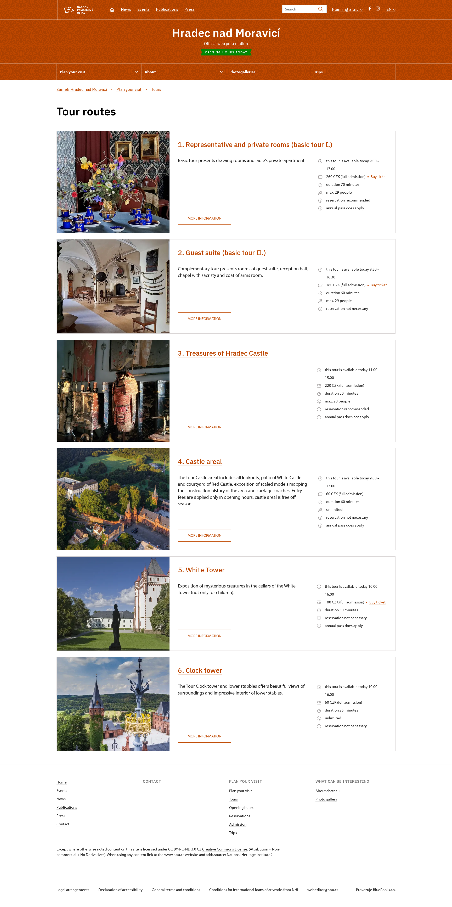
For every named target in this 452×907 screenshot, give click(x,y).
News (126, 9)
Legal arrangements (73, 889)
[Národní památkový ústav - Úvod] (78, 10)
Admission (237, 824)
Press (189, 9)
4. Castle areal (200, 461)
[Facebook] (370, 10)
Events (143, 9)
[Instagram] (378, 10)
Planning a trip (346, 9)
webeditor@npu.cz (322, 889)
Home (61, 782)
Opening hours (241, 807)
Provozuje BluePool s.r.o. (376, 889)
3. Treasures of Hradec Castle (223, 353)
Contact (62, 823)
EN (389, 9)
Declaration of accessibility (120, 889)
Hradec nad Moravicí (226, 32)
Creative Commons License (224, 849)
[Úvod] (112, 9)
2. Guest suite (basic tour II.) (222, 252)
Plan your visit (240, 790)
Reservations (239, 815)
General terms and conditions (176, 889)
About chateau (327, 790)
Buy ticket (379, 176)
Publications (167, 9)
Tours (233, 799)
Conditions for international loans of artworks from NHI (254, 889)
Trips (233, 832)
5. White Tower (201, 569)
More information (205, 218)
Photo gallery (326, 799)
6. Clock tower (200, 670)
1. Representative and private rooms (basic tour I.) (255, 144)
